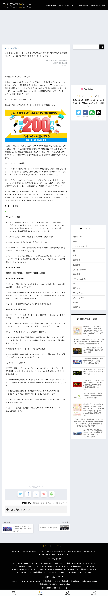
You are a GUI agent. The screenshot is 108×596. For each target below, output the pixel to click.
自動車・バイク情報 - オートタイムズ (82, 569)
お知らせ (76, 307)
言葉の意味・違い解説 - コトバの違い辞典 (55, 584)
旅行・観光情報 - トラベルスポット (52, 569)
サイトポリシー (75, 551)
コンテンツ (77, 237)
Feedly (92, 116)
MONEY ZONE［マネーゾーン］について (61, 5)
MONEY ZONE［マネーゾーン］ (57, 588)
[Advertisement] (54, 26)
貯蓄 (75, 256)
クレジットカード (80, 246)
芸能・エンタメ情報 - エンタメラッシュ (81, 563)
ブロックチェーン (47, 503)
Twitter (78, 116)
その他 (75, 302)
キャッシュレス (79, 279)
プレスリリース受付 (98, 5)
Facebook (85, 116)
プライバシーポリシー (57, 551)
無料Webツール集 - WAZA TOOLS (85, 581)
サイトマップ (65, 554)
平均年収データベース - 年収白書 (56, 581)
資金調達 (76, 274)
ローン (75, 251)
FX (74, 284)
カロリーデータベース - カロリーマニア (26, 581)
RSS (99, 116)
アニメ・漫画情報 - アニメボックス (50, 563)
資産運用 (76, 260)
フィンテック (78, 293)
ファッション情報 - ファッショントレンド (53, 566)
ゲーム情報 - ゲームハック (24, 566)
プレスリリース (61, 503)
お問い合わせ (83, 5)
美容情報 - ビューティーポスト (83, 566)
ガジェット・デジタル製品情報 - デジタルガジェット (37, 572)
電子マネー (77, 288)
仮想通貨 (36, 503)
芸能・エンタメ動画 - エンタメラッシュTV (76, 572)
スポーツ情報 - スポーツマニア (24, 569)
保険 (75, 241)
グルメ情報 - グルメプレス (23, 563)
